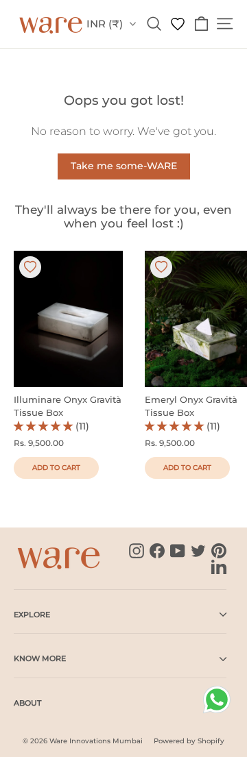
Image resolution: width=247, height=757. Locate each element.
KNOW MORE (40, 658)
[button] (44, 426)
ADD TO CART (56, 467)
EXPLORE (32, 614)
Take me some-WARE (124, 166)
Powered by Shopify (189, 740)
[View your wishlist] (177, 24)
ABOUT (27, 703)
